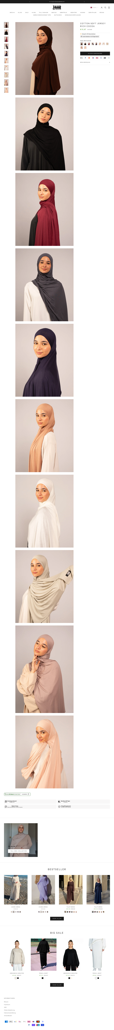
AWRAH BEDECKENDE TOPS (42, 15)
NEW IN (12, 12)
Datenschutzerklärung (10, 1013)
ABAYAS (54, 12)
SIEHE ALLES (57, 918)
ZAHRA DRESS (15, 907)
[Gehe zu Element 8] (6, 75)
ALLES (20, 12)
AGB (5, 1007)
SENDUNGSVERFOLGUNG (73, 15)
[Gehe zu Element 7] (6, 68)
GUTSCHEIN (58, 15)
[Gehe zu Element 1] (6, 25)
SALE (27, 12)
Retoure (6, 1002)
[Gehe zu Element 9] (6, 82)
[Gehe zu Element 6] (6, 60)
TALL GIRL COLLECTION (18, 851)
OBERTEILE (63, 12)
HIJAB (34, 12)
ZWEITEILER (92, 12)
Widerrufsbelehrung (9, 1010)
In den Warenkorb (95, 53)
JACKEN (82, 12)
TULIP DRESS (71, 907)
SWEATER (74, 12)
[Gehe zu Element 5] (6, 53)
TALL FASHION (43, 12)
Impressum (7, 1004)
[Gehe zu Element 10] (6, 90)
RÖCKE (102, 12)
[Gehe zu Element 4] (6, 46)
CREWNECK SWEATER (17, 973)
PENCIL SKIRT (43, 973)
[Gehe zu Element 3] (6, 39)
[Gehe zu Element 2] (6, 32)
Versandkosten (8, 1015)
